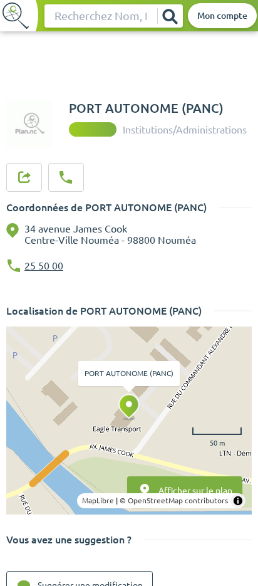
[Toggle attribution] (237, 500)
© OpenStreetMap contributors (174, 500)
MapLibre (98, 500)
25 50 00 (43, 265)
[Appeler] (65, 177)
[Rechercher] (170, 16)
